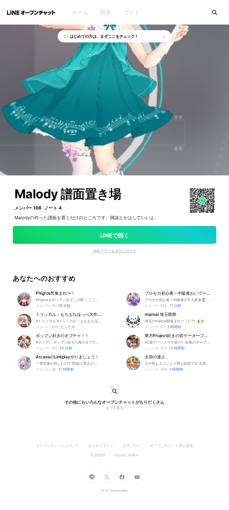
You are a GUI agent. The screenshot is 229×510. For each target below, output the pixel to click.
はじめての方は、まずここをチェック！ (104, 36)
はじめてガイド (105, 445)
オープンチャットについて (62, 445)
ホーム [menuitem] (80, 12)
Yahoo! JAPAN (126, 455)
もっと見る (115, 407)
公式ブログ (136, 445)
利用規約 (102, 455)
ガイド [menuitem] (131, 12)
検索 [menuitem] (105, 12)
